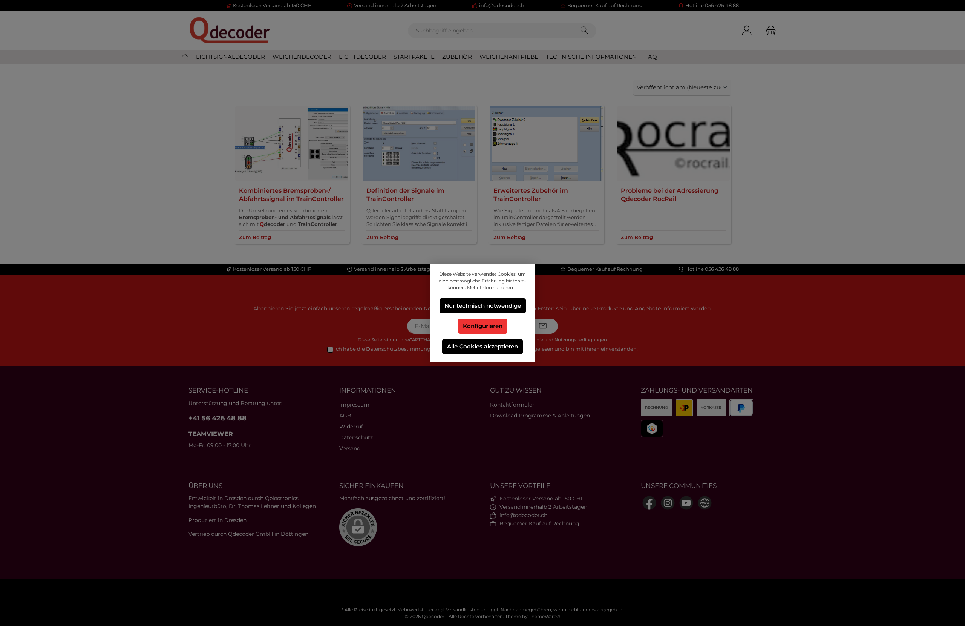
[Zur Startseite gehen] (229, 31)
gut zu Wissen (516, 390)
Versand (349, 448)
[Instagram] (667, 502)
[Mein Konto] (747, 30)
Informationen (367, 390)
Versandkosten (462, 609)
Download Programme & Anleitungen (540, 415)
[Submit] (543, 326)
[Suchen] (586, 30)
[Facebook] (649, 502)
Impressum (354, 404)
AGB (345, 415)
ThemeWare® (544, 616)
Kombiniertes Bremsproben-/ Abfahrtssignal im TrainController (291, 195)
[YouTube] (686, 502)
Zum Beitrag (255, 237)
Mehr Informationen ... (492, 287)
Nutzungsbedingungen (580, 339)
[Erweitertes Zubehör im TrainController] (546, 143)
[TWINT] (652, 428)
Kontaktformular (512, 404)
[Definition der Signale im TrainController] (419, 143)
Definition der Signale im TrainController (405, 195)
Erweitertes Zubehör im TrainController (530, 195)
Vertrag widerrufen (482, 592)
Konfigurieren (482, 326)
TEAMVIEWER (210, 433)
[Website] (704, 502)
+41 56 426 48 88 (217, 418)
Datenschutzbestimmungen (401, 349)
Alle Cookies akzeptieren (482, 346)
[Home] (188, 57)
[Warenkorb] (769, 30)
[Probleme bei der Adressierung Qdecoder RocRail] (673, 143)
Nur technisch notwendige (482, 305)
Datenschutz (356, 437)
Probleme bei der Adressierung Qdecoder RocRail (669, 195)
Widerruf (351, 426)
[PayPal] (741, 407)
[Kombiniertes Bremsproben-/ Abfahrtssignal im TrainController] (291, 143)
